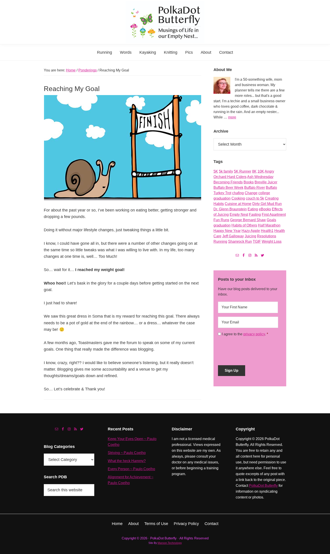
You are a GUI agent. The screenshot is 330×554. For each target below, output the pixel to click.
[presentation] (252, 349)
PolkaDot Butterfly (263, 485)
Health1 (267, 231)
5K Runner (242, 171)
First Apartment (274, 214)
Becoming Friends (228, 182)
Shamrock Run (240, 241)
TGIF (257, 241)
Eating (253, 209)
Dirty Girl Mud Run (267, 204)
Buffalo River (254, 187)
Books (249, 182)
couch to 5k (255, 198)
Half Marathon (269, 225)
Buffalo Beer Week (228, 187)
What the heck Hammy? (127, 461)
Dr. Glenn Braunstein (230, 209)
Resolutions (266, 236)
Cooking (238, 198)
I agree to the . (244, 334)
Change (251, 193)
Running (220, 241)
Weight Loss (272, 241)
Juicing (250, 236)
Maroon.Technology (170, 543)
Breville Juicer (266, 182)
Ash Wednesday (260, 177)
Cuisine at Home (238, 204)
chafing (238, 193)
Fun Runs (221, 220)
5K (215, 171)
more (232, 117)
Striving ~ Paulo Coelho (127, 453)
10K (260, 171)
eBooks (265, 209)
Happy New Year (227, 231)
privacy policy (254, 334)
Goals (271, 220)
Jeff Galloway (233, 236)
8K (254, 171)
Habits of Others (244, 225)
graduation (222, 225)
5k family (226, 171)
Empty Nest (239, 214)
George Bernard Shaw (248, 220)
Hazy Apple (251, 231)
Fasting (255, 214)
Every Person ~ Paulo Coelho (131, 469)
